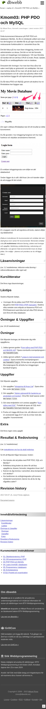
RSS (21, 700)
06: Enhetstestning (10, 570)
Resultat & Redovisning (9, 539)
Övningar (5, 531)
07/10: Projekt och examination (15, 573)
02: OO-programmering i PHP (14, 559)
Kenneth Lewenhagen (20, 28)
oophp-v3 (10, 8)
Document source (7, 500)
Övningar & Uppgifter (8, 528)
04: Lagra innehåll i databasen (15, 565)
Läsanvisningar (6, 520)
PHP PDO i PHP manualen (26, 305)
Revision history (6, 542)
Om (40, 700)
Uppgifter (5, 534)
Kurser (2, 8)
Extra (3, 536)
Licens (6, 700)
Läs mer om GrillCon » (10, 645)
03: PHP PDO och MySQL (13, 562)
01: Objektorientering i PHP (14, 557)
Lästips (4, 526)
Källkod (27, 700)
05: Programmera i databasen (15, 567)
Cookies (14, 700)
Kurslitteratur (6, 523)
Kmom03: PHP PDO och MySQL (26, 8)
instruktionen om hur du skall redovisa (19, 450)
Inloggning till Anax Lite (24, 386)
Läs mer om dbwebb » (9, 617)
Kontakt (35, 700)
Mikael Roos (7, 28)
